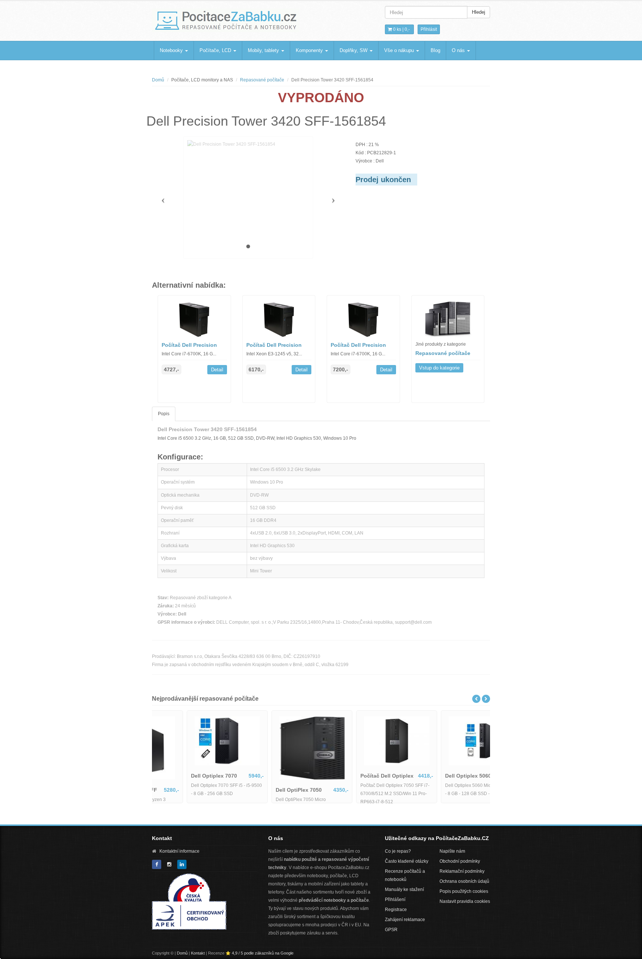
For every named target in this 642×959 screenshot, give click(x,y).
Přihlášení (395, 899)
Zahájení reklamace (405, 919)
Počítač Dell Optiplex (353, 776)
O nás (459, 50)
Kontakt (198, 953)
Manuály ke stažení (404, 889)
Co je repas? (398, 851)
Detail (217, 369)
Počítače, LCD (216, 50)
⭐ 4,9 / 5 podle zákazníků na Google (260, 953)
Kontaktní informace (179, 851)
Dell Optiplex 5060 (435, 776)
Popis (163, 413)
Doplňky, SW (354, 50)
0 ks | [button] (401, 29)
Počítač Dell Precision (189, 345)
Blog (435, 50)
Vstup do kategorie (439, 368)
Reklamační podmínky (462, 871)
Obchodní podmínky (460, 861)
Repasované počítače (262, 80)
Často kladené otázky (406, 861)
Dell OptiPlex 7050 (266, 790)
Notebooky (172, 50)
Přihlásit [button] (429, 29)
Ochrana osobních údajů (464, 881)
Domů (158, 80)
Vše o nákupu (399, 50)
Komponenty (310, 50)
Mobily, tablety (264, 50)
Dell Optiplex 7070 (181, 776)
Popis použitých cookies (464, 891)
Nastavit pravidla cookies (465, 901)
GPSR (391, 929)
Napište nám (452, 851)
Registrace (396, 909)
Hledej (478, 12)
